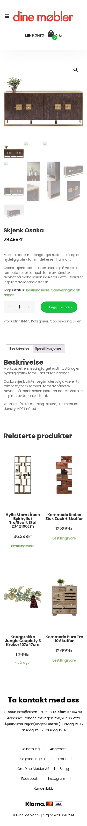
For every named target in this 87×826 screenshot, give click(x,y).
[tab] (19, 348)
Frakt (62, 759)
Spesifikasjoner (48, 348)
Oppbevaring (61, 321)
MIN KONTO (34, 35)
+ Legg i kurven (59, 307)
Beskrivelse (19, 348)
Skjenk (78, 321)
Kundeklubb (43, 788)
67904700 (75, 712)
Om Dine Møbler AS (33, 769)
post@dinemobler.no (34, 712)
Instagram (56, 778)
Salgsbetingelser (34, 759)
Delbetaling (30, 749)
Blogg (64, 769)
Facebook (29, 778)
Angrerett (58, 749)
